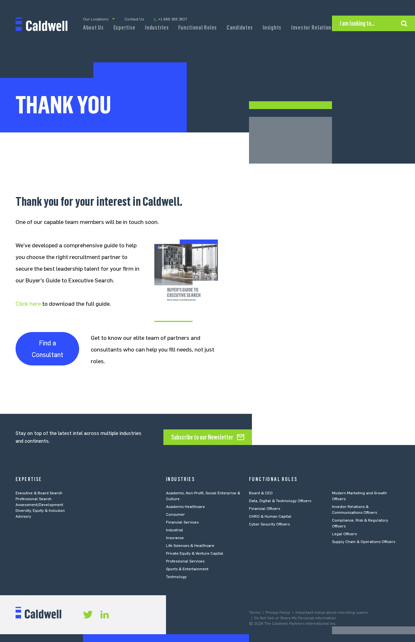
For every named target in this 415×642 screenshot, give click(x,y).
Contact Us (134, 19)
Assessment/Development (39, 504)
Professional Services (185, 561)
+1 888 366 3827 (172, 19)
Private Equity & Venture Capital (194, 553)
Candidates (240, 27)
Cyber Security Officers (269, 524)
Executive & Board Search (39, 493)
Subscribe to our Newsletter (202, 437)
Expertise (124, 27)
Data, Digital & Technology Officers (280, 501)
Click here (28, 303)
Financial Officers (264, 508)
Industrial (174, 530)
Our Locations (95, 19)
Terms (254, 612)
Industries (157, 27)
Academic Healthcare (185, 506)
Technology (176, 576)
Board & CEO (261, 493)
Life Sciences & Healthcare (190, 545)
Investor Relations (312, 27)
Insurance (175, 538)
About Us (93, 27)
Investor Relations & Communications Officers (354, 509)
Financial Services (182, 522)
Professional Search (34, 499)
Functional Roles (197, 27)
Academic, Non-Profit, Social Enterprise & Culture (203, 496)
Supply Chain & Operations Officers (363, 541)
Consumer (175, 514)
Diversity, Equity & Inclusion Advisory (40, 513)
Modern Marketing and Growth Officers (359, 496)
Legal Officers (344, 534)
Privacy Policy (278, 612)
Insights (272, 27)
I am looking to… (357, 23)
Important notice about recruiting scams (331, 612)
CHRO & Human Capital (270, 516)
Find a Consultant (47, 349)
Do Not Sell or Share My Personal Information (295, 618)
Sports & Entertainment (187, 569)
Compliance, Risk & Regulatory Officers (360, 523)
